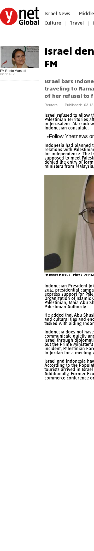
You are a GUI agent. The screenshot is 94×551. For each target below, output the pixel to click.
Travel (77, 23)
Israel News (57, 13)
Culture (52, 23)
